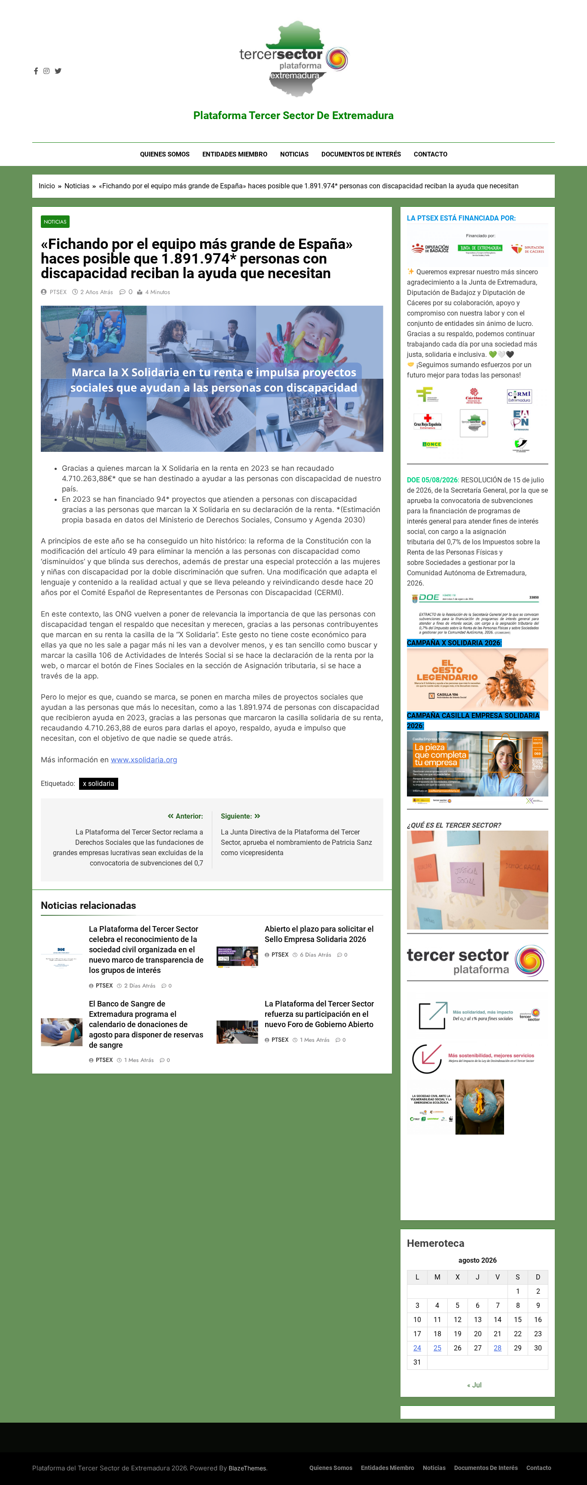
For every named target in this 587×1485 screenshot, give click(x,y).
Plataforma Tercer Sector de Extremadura (293, 115)
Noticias (294, 154)
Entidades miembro (234, 154)
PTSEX (58, 292)
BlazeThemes (247, 1468)
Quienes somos (165, 154)
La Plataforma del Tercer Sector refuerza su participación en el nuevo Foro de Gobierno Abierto (319, 1014)
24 (417, 1348)
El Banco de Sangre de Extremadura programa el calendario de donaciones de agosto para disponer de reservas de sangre (146, 1024)
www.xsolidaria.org (144, 759)
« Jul (474, 1385)
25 (437, 1348)
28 (497, 1348)
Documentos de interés (361, 154)
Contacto (430, 154)
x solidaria (98, 783)
